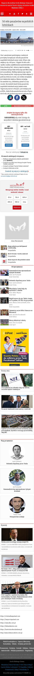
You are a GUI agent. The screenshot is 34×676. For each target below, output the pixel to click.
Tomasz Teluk (17, 514)
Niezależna (4, 665)
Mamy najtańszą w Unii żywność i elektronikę (17, 247)
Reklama (25, 648)
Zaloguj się (24, 152)
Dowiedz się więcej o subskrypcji (17, 171)
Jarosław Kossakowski (19, 315)
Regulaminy (29, 651)
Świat (14, 295)
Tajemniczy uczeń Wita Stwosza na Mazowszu (20, 311)
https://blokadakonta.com (8, 626)
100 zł (24, 197)
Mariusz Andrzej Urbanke (20, 302)
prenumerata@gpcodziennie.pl (9, 176)
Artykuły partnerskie (24, 644)
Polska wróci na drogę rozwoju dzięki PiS (14, 542)
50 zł (17, 197)
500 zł (17, 202)
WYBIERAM (8, 145)
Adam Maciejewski (17, 241)
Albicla (30, 667)
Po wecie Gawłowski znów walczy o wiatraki (16, 409)
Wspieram (17, 207)
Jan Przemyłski (17, 275)
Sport (14, 325)
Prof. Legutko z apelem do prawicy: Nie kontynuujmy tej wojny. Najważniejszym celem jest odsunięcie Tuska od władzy (16, 597)
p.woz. (11, 305)
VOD (21, 665)
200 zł (10, 202)
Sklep (16, 670)
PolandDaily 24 (24, 670)
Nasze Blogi (28, 665)
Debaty (14, 644)
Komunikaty (7, 644)
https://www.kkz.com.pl (8, 623)
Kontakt (18, 648)
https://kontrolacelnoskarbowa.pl (11, 629)
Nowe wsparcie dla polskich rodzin (19, 260)
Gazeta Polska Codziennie (9, 667)
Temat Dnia (16, 277)
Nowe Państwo (14, 665)
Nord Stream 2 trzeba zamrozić (18, 254)
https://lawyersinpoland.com (9, 619)
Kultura (15, 317)
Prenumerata (4, 648)
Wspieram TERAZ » (17, 8)
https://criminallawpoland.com (10, 616)
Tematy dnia (5, 371)
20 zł (9, 197)
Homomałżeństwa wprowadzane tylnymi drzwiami (20, 272)
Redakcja (12, 648)
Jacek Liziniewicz (17, 283)
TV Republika (23, 667)
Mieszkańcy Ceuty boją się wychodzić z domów (18, 290)
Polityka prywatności (17, 651)
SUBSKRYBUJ (9, 117)
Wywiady (4, 525)
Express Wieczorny (24, 642)
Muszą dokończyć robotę (17, 320)
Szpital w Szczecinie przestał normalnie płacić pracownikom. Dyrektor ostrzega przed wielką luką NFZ (17, 430)
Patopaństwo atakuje (17, 517)
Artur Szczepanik (17, 323)
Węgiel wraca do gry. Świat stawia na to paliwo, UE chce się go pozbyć (21, 299)
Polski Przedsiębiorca (10, 642)
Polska (14, 285)
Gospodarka (12, 250)
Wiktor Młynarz (17, 293)
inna (24, 202)
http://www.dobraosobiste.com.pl (11, 633)
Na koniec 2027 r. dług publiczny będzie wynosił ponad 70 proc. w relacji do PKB (14, 570)
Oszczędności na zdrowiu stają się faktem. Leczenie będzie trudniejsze (15, 389)
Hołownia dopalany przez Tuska (19, 281)
